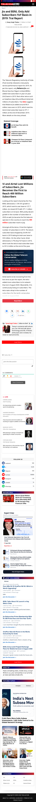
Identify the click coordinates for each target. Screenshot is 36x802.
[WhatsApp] (28, 311)
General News (27, 783)
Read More (18, 301)
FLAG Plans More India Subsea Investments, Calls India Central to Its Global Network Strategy (17, 720)
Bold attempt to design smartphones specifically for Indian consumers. (13, 433)
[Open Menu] (33, 4)
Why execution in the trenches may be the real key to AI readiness (13, 446)
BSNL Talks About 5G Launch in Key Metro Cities (16, 602)
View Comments (18, 382)
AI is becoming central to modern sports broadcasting (12, 406)
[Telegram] (12, 315)
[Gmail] (17, 311)
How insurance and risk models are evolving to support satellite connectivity (14, 420)
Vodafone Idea (27, 780)
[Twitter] (12, 311)
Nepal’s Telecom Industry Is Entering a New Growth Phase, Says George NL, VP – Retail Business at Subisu (10, 741)
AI (13, 783)
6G (4, 777)
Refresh (6, 581)
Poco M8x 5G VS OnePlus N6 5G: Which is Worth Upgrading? (18, 587)
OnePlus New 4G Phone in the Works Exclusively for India (16, 633)
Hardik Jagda (7, 400)
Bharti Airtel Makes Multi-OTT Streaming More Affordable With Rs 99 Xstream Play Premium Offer (23, 499)
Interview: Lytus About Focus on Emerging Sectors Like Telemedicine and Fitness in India (9, 763)
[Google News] (21, 315)
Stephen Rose (7, 440)
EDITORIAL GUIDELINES (16, 798)
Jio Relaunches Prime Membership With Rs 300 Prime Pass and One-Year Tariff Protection (17, 618)
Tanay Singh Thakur (13, 22)
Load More (18, 342)
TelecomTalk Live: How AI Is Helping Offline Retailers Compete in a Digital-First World (26, 740)
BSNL (14, 780)
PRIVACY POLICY (17, 800)
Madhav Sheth (8, 427)
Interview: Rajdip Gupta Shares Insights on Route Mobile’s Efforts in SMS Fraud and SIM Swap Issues (25, 764)
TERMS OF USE (28, 798)
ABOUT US (5, 798)
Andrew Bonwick (8, 412)
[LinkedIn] (23, 311)
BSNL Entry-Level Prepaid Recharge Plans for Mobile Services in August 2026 (17, 648)
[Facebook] (6, 311)
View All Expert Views (18, 572)
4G (24, 777)
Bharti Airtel (6, 780)
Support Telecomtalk (8, 1)
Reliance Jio (6, 783)
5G (14, 777)
